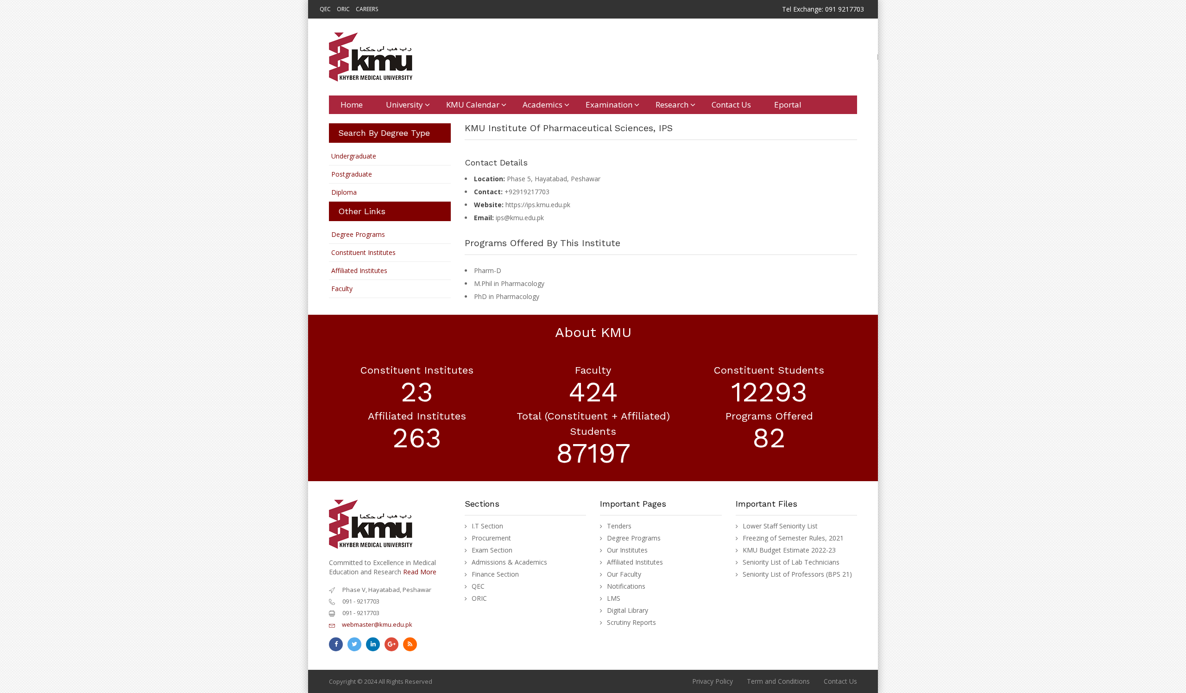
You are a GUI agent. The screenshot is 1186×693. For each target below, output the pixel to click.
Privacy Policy (712, 681)
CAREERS (367, 9)
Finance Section (495, 574)
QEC (325, 9)
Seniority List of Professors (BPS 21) (797, 574)
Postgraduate (351, 174)
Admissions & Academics (509, 562)
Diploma (344, 192)
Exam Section (492, 550)
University (404, 104)
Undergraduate (353, 156)
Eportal (787, 104)
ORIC (343, 9)
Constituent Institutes (363, 252)
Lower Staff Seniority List (780, 526)
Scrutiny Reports (631, 622)
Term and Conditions (778, 681)
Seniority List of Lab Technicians (791, 562)
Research (672, 104)
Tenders (619, 526)
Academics (542, 104)
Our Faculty (624, 574)
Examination (609, 104)
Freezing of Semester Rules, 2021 (793, 538)
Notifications (626, 586)
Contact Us (731, 104)
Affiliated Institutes (359, 270)
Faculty (342, 288)
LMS (613, 598)
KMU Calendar (472, 104)
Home (352, 104)
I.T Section (487, 526)
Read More (419, 571)
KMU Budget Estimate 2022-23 (789, 550)
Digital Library (627, 610)
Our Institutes (627, 550)
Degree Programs (358, 234)
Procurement (491, 538)
